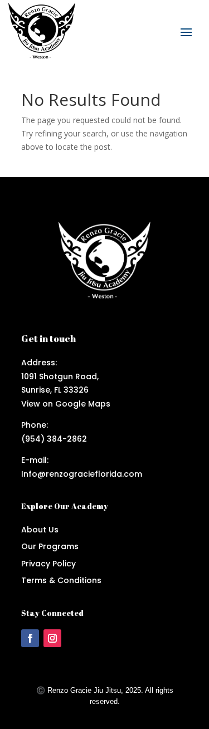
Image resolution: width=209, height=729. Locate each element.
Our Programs (50, 546)
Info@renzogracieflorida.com (81, 474)
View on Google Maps (65, 403)
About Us (40, 529)
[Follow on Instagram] (52, 638)
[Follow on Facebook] (30, 638)
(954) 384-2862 (54, 438)
